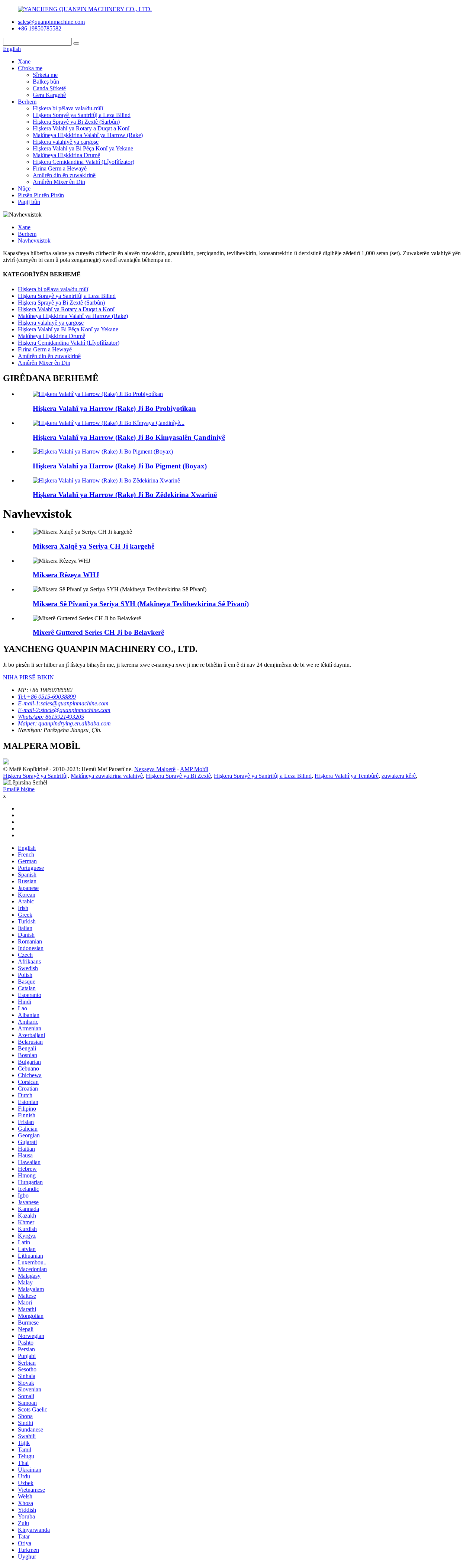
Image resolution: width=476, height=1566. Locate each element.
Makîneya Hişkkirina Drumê (66, 155)
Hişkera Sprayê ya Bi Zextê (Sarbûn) (76, 121)
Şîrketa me (45, 75)
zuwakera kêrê (399, 776)
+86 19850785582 (39, 28)
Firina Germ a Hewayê (60, 168)
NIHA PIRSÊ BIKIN (28, 677)
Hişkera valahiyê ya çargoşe (66, 142)
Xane (24, 61)
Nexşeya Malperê (155, 769)
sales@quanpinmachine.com (51, 22)
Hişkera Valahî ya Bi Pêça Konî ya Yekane (83, 148)
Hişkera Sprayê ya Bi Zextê (178, 776)
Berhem (27, 101)
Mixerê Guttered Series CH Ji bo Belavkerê (98, 632)
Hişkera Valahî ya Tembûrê (347, 776)
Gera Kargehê (49, 95)
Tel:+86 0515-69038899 (47, 696)
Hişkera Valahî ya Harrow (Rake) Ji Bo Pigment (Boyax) (120, 466)
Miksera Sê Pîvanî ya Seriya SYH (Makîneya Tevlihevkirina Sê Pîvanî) (141, 604)
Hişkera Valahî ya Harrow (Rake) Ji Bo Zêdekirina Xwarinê (125, 494)
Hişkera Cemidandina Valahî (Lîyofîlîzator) (83, 162)
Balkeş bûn (46, 81)
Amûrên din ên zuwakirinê (64, 175)
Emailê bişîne (19, 789)
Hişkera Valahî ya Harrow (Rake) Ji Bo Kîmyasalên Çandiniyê (129, 437)
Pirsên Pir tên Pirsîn (41, 195)
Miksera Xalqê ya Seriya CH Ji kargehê (93, 546)
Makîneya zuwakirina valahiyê (107, 776)
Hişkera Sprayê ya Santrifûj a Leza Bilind (82, 115)
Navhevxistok (34, 240)
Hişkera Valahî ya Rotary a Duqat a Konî (81, 128)
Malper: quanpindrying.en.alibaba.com (64, 723)
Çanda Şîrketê (49, 88)
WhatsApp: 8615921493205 (51, 717)
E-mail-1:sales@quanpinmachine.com (63, 703)
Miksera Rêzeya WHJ (66, 575)
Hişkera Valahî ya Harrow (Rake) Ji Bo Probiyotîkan (114, 408)
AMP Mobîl (194, 769)
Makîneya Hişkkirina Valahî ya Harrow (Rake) (88, 135)
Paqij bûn (29, 202)
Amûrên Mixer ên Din (59, 182)
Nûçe (24, 188)
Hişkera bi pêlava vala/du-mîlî (68, 108)
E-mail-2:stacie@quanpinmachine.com (64, 710)
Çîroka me (30, 68)
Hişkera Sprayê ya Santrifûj (35, 776)
